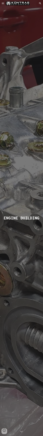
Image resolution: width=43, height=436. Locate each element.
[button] (3, 3)
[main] (21, 218)
